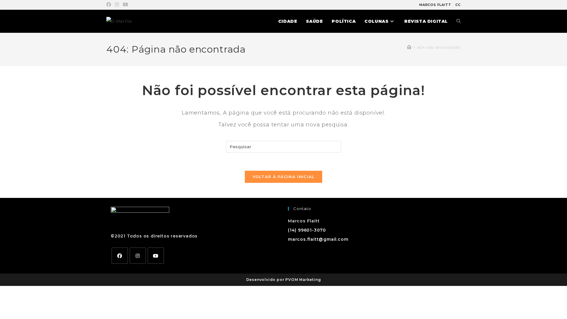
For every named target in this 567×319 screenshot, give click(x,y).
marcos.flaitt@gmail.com (318, 239)
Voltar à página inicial (283, 176)
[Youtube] (156, 256)
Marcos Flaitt (435, 5)
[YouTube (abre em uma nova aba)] (125, 5)
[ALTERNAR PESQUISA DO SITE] (458, 21)
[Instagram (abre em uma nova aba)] (117, 5)
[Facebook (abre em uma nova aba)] (109, 5)
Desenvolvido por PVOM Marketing (283, 279)
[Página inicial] (409, 47)
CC (458, 5)
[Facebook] (120, 256)
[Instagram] (138, 256)
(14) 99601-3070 (307, 230)
